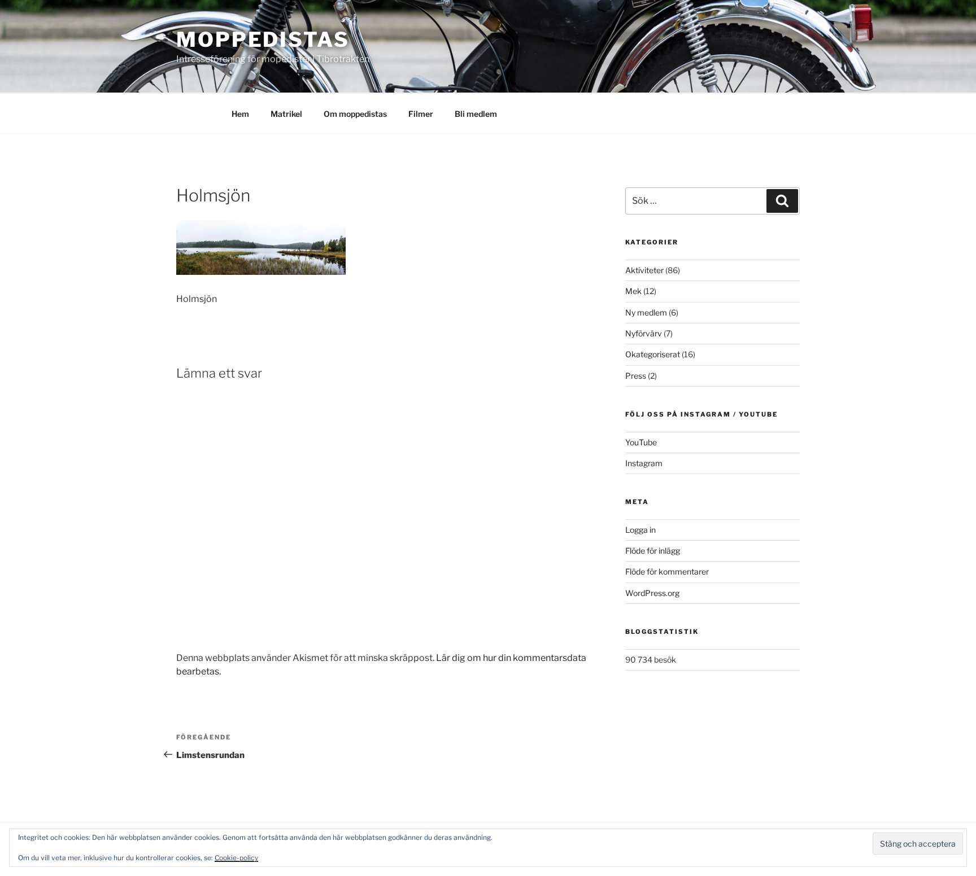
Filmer (420, 114)
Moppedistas (263, 39)
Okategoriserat (652, 354)
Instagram (644, 463)
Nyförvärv (643, 333)
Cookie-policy (236, 857)
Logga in (640, 530)
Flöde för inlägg (652, 550)
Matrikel (286, 114)
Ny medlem (646, 312)
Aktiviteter (644, 270)
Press (635, 375)
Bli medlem (476, 114)
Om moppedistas (355, 114)
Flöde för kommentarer (667, 571)
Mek (633, 291)
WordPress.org (652, 593)
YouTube (641, 442)
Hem (240, 114)
